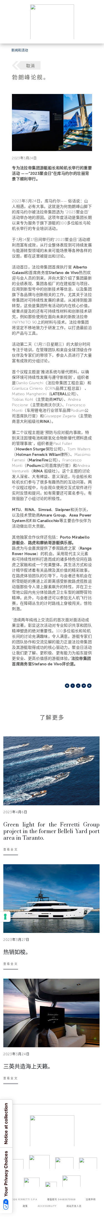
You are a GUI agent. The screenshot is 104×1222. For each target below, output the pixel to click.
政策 (25, 1206)
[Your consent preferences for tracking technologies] (5, 916)
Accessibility (47, 1206)
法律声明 (91, 1199)
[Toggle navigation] (93, 34)
